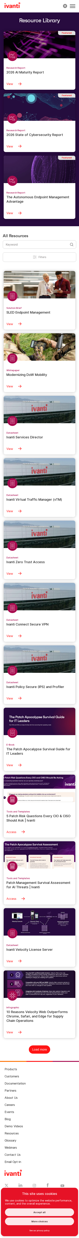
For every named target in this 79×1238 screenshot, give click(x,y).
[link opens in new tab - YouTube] (62, 1186)
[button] (72, 6)
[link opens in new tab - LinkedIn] (20, 1186)
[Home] (12, 6)
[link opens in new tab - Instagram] (34, 1186)
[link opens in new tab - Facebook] (47, 1186)
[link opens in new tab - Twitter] (6, 1186)
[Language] (64, 6)
